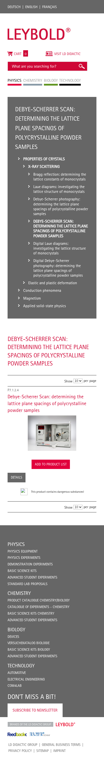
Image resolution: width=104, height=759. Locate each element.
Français (49, 7)
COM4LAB (15, 686)
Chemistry (19, 593)
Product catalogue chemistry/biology (39, 600)
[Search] (81, 66)
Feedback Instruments (17, 734)
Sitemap (42, 751)
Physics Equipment (23, 551)
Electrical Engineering (26, 679)
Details (16, 477)
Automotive (17, 673)
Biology (16, 629)
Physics (16, 544)
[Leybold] (39, 16)
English (31, 7)
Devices (13, 637)
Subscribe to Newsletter (35, 710)
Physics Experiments (24, 558)
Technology (21, 666)
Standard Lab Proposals (27, 584)
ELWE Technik (40, 734)
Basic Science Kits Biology (29, 649)
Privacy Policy (20, 751)
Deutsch (14, 7)
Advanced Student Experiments (32, 577)
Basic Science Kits (22, 571)
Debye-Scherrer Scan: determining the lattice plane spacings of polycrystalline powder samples (47, 403)
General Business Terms (61, 745)
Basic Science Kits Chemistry (31, 613)
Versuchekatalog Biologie (28, 643)
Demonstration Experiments (30, 564)
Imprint (59, 751)
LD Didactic (30, 724)
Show (68, 381)
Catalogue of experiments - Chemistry (38, 607)
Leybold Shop (65, 724)
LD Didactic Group (22, 745)
